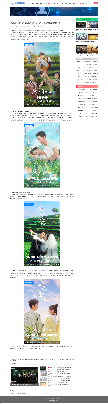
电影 (45, 3)
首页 (33, 3)
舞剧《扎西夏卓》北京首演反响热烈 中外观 (60, 380)
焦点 (74, 3)
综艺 (58, 3)
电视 (49, 3)
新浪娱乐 (24, 393)
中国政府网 (12, 393)
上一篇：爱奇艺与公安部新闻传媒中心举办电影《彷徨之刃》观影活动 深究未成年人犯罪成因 (53, 359)
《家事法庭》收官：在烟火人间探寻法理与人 (60, 378)
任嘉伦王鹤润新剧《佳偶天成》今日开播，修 (60, 376)
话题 (70, 3)
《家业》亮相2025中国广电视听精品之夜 (59, 384)
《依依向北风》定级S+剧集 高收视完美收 (87, 116)
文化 (62, 3)
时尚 (66, 3)
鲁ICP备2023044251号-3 (54, 400)
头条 (37, 3)
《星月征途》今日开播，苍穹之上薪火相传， (21, 384)
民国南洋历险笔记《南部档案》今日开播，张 (60, 367)
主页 (15, 19)
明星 (41, 3)
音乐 (53, 3)
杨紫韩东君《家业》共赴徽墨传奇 (58, 371)
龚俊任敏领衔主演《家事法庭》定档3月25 (59, 382)
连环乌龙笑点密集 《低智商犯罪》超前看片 (60, 373)
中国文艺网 (18, 393)
